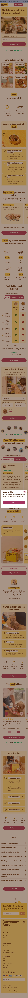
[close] (24, 492)
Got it (14, 502)
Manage (14, 506)
